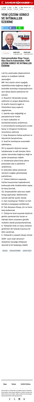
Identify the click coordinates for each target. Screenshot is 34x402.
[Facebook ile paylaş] (12, 27)
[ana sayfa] (31, 3)
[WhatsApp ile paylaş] (20, 27)
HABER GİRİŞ (16, 52)
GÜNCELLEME (27, 52)
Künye (5, 384)
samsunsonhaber (15, 251)
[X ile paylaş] (5, 27)
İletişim (14, 384)
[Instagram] (19, 399)
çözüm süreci (27, 251)
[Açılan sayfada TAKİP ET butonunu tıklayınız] (6, 53)
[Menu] (2, 2)
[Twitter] (15, 399)
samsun (4, 251)
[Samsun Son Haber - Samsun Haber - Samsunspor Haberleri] (17, 3)
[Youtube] (24, 399)
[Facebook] (10, 399)
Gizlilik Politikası (26, 384)
